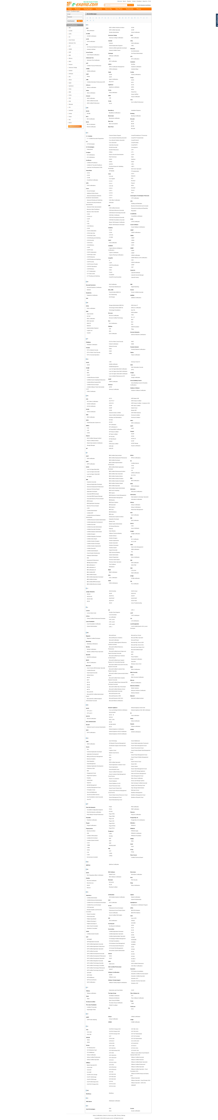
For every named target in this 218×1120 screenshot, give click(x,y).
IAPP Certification (91, 464)
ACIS (132, 82)
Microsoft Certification (114, 640)
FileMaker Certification (92, 344)
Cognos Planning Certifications (116, 255)
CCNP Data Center (91, 254)
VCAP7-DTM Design (91, 1079)
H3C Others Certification (92, 401)
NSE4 (110, 348)
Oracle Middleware (135, 740)
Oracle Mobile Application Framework (139, 743)
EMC (87, 311)
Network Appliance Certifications (116, 729)
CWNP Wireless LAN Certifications (139, 257)
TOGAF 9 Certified (113, 1005)
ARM (70, 92)
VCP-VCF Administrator (136, 1033)
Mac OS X (111, 81)
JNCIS (110, 603)
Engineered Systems (91, 775)
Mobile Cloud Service (114, 752)
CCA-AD (111, 176)
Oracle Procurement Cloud (137, 748)
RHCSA (89, 887)
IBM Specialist (112, 504)
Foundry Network (134, 347)
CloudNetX (111, 274)
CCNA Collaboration (91, 230)
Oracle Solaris (134, 766)
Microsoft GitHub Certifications (116, 700)
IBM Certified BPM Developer (93, 581)
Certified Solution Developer (93, 543)
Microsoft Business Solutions (115, 637)
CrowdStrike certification (136, 216)
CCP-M (110, 193)
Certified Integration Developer (94, 536)
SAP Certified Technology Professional (96, 968)
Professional (90, 149)
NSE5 (110, 351)
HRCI (131, 420)
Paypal (87, 823)
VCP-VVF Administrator (136, 1038)
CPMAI (110, 855)
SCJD (132, 930)
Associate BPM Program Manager (95, 496)
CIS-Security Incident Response (116, 945)
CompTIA (110, 258)
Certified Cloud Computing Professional (96, 379)
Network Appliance (112, 707)
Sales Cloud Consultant (92, 926)
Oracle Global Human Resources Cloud (118, 795)
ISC (131, 536)
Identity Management (92, 785)
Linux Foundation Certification (94, 624)
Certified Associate (91, 524)
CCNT (132, 990)
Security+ (133, 187)
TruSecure (132, 1006)
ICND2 (110, 161)
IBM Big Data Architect (92, 562)
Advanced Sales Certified (115, 412)
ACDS (132, 80)
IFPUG (131, 455)
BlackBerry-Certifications (114, 112)
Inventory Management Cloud (94, 787)
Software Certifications (113, 972)
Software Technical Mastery (115, 533)
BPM (88, 372)
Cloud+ (110, 272)
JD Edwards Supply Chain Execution (117, 745)
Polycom (132, 812)
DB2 (88, 558)
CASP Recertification (114, 265)
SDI (109, 918)
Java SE (89, 799)
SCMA (132, 935)
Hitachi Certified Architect (92, 440)
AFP (70, 46)
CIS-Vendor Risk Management (116, 948)
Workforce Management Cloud (138, 795)
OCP (110, 760)
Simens (110, 953)
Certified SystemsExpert (92, 550)
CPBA (88, 847)
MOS (132, 652)
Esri (109, 321)
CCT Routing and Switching (93, 276)
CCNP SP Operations (92, 266)
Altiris (70, 61)
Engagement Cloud (91, 773)
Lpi (109, 610)
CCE (88, 221)
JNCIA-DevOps (112, 591)
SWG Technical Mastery (114, 552)
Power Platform (134, 656)
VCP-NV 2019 (112, 1083)
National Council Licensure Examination (96, 727)
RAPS (87, 872)
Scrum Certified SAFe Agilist (115, 915)
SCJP (132, 932)
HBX (87, 414)
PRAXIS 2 (132, 823)
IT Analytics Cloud (91, 789)
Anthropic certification (114, 55)
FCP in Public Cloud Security (93, 352)
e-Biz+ (132, 164)
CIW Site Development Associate (116, 217)
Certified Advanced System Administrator (96, 519)
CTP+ (132, 149)
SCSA (132, 951)
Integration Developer (114, 519)
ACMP (132, 30)
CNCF (109, 240)
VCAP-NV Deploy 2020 (114, 1031)
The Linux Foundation (91, 1004)
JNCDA (88, 594)
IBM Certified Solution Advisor (116, 476)
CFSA (132, 465)
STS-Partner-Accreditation (137, 971)
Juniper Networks (90, 591)
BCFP (132, 121)
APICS (70, 79)
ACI (69, 37)
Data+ (132, 157)
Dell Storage (112, 297)
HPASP (110, 441)
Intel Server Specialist (136, 168)
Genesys (110, 384)
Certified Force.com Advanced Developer (96, 902)
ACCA (110, 398)
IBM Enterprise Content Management (117, 495)
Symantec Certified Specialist (138, 976)
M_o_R (133, 317)
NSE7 (132, 341)
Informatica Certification (136, 499)
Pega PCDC (112, 823)
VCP (110, 1036)
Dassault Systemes (91, 285)
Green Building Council (135, 380)
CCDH (110, 232)
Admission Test (72, 43)
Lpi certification (112, 617)
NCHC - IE (111, 714)
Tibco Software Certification (137, 998)
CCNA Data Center (91, 235)
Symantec (132, 969)
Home (70, 9)
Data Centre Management (137, 547)
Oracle (87, 747)
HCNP (132, 441)
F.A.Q (149, 1)
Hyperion (89, 782)
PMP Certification (135, 809)
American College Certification (116, 37)
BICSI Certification (91, 124)
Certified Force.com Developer (94, 905)
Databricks (88, 293)
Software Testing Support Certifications (118, 982)
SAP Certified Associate (92, 951)
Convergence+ (134, 147)
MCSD (88, 684)
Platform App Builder (91, 919)
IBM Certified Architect (92, 579)
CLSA (88, 842)
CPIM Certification (113, 69)
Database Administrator (92, 555)
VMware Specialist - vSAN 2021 (138, 1082)
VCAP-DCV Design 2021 (92, 1084)
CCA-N (110, 181)
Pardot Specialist (91, 916)
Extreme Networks (134, 332)
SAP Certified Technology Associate (95, 963)
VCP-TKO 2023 (134, 1031)
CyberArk (132, 270)
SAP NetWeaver (90, 977)
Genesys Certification (114, 389)
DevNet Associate (113, 147)
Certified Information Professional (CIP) (96, 82)
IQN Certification (135, 520)
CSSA (88, 854)
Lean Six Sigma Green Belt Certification (118, 371)
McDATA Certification (91, 657)
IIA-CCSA (133, 475)
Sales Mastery (112, 531)
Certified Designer (91, 534)
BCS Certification (91, 119)
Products (77, 9)
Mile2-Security (133, 672)
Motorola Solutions (134, 685)
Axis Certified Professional (137, 102)
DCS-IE (88, 316)
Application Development (93, 754)
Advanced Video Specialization (94, 207)
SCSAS (133, 956)
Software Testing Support (114, 980)
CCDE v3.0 (89, 216)
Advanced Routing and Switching (94, 200)
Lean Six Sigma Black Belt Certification (118, 369)
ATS (70, 107)
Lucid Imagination (134, 624)
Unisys (110, 1016)
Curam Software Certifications (138, 227)
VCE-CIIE (89, 1034)
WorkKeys (88, 1093)
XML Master (89, 1101)
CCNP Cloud (90, 249)
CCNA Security (90, 240)
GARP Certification (113, 381)
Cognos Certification (113, 252)
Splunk (132, 894)
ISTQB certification (135, 578)
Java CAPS (133, 918)
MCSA (88, 682)
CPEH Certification (91, 391)
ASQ (70, 101)
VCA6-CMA (89, 1067)
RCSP (110, 884)
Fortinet (88, 347)
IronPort (111, 164)
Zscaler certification (135, 1110)
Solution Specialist (113, 543)
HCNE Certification (91, 403)
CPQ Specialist (90, 907)
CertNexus (88, 160)
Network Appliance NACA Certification (118, 731)
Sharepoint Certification (136, 659)
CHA (88, 428)
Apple (70, 82)
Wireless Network (135, 692)
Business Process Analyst (93, 505)
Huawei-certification (135, 445)
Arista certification (113, 92)
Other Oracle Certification (137, 778)
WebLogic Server (135, 790)
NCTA (110, 726)
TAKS (87, 996)
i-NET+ (132, 166)
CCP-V (110, 197)
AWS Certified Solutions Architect (116, 27)
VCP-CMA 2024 (112, 1057)
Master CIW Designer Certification (117, 222)
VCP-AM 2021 (112, 1048)
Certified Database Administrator (94, 531)
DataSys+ (133, 159)
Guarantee (99, 9)
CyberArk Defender (135, 272)
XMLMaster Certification (114, 1100)
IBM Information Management (116, 497)
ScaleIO (89, 333)
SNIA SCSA (111, 963)
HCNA (132, 436)
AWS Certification (91, 98)
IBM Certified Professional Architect (117, 471)
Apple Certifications (113, 79)
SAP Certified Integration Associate (95, 960)
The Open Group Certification (116, 1002)
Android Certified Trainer (114, 50)
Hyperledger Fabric (91, 1009)
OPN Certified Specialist (114, 762)
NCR (87, 730)
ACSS (132, 84)
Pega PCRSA (112, 825)
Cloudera (110, 227)
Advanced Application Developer (94, 484)
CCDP (88, 218)
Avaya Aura (133, 92)
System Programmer (113, 557)
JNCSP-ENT (134, 598)
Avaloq (70, 113)
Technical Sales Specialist (115, 562)
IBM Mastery (112, 500)
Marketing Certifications (92, 643)
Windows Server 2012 (136, 664)
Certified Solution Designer (93, 541)
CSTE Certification (135, 221)
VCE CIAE (89, 1032)
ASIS (70, 98)
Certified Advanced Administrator (94, 900)
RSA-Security (134, 880)
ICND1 (110, 159)
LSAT (131, 613)
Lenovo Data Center (91, 613)
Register (129, 1)
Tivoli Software (112, 564)
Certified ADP (90, 513)
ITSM (132, 314)
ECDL (87, 306)
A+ (109, 260)
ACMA (110, 74)
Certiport (88, 152)
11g (88, 749)
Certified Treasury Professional (94, 65)
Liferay (87, 616)
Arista (70, 89)
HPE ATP (111, 448)
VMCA (88, 1040)
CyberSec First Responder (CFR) (94, 167)
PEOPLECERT (112, 845)
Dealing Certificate (91, 49)
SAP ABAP (89, 939)
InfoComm (132, 489)
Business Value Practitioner (93, 209)
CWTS (132, 245)
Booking (132, 113)
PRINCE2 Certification (136, 833)
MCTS (88, 689)
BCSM (132, 126)
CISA (132, 526)
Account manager (91, 191)
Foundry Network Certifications (138, 349)
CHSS (88, 432)
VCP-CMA (111, 1052)
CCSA (88, 173)
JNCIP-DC (111, 595)
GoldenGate (89, 780)
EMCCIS (89, 323)
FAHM (88, 76)
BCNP (132, 123)
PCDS (110, 809)
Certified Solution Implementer (94, 546)
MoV (132, 322)
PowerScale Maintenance (115, 286)
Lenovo (88, 610)
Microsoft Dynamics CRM (115, 696)
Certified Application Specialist (116, 933)
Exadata (89, 778)
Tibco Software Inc (134, 993)
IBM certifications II (91, 567)
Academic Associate (91, 482)
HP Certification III (113, 427)
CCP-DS (111, 234)
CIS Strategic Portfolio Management (117, 938)
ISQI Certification (135, 572)
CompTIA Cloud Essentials (115, 277)
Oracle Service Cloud (136, 761)
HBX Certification (91, 417)
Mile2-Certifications (135, 669)
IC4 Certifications (91, 157)
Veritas (87, 1045)
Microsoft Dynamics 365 (114, 693)
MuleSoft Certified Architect (137, 698)
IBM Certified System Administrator (117, 488)
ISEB (131, 544)
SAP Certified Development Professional (96, 956)
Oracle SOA (134, 764)
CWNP (132, 248)
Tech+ (132, 192)
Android (70, 70)
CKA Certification (113, 242)
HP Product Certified (113, 431)
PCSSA (110, 811)
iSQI (131, 568)
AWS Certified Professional (93, 103)
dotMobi (132, 295)
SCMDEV (133, 944)
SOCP (110, 958)
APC (70, 76)
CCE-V (110, 190)
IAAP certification (91, 458)
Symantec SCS (134, 978)
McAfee (88, 647)
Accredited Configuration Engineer (95, 809)
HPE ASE (111, 446)
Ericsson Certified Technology (116, 318)
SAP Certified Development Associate (95, 953)
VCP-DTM (111, 1064)
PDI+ (132, 178)
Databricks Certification (92, 295)
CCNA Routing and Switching (93, 238)
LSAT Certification (135, 615)
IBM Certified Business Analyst (94, 584)
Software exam (112, 977)
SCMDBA (133, 942)
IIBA (131, 478)
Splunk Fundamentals (136, 899)
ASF (110, 328)
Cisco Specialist (112, 142)
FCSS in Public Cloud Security (116, 341)
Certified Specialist (91, 548)
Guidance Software (135, 388)
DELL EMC (110, 289)
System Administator (113, 554)
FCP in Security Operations (93, 354)
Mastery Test (112, 521)
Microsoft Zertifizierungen (137, 649)
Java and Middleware (92, 792)
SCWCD (133, 961)
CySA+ (132, 154)
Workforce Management (136, 792)
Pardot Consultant (91, 914)
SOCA (110, 956)
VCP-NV (111, 1081)
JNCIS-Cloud (134, 591)
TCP (132, 995)
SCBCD (133, 920)
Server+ (133, 190)
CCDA (88, 214)
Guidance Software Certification (138, 390)
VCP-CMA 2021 (112, 1055)
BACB (70, 122)
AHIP (70, 52)
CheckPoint (89, 170)
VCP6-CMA (111, 1038)
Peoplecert (111, 831)
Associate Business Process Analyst (95, 498)
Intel (131, 512)
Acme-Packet (72, 40)
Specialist (133, 661)
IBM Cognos (112, 492)
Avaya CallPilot (134, 94)
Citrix (109, 174)
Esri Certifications (113, 323)
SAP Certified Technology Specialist (95, 970)
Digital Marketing (135, 286)
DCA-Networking (113, 294)
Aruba (70, 95)
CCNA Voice (90, 242)
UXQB (131, 1019)
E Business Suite (91, 768)
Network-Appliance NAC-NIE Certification (140, 710)
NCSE (110, 722)
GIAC (131, 365)
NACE (87, 708)
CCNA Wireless (90, 245)
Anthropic (71, 73)
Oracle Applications (113, 767)
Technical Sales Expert (114, 559)
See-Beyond (111, 923)
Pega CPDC (112, 813)
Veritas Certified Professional (93, 1057)
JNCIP (110, 593)
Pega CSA (111, 818)
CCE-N (110, 188)
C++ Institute (89, 136)
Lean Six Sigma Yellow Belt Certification (118, 373)
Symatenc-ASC (134, 983)
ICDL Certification (113, 577)
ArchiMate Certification (114, 995)
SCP (109, 900)
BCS (87, 116)
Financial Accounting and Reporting (139, 208)
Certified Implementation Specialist (117, 936)
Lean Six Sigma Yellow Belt (93, 474)
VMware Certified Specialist (137, 1066)
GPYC (132, 369)
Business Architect (91, 831)
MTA (132, 654)
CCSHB (111, 237)
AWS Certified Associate (92, 100)
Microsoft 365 (90, 691)
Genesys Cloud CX (135, 361)
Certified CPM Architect (92, 835)
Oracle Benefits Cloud (114, 769)
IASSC (87, 467)
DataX (132, 161)
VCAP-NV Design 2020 (114, 1033)
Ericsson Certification (114, 315)
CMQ (132, 45)
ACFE (70, 33)
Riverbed (110, 880)
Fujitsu (132, 352)
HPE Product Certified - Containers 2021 (140, 403)
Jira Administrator (135, 51)
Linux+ (132, 173)
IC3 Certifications (91, 154)
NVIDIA (132, 729)
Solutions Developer (113, 545)
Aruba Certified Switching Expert (116, 415)
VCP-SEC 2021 (134, 1029)
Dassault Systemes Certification (94, 287)
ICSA (132, 1009)
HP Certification (112, 424)
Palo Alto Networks (90, 807)
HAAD (87, 409)
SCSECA (133, 958)
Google (132, 372)
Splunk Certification (135, 897)
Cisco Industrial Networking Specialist (117, 137)
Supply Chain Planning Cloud (138, 785)
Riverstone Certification (136, 874)
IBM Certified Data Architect (115, 455)
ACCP (110, 103)
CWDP (132, 238)
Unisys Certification (113, 1019)
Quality (110, 974)
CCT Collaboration (91, 271)
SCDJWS (133, 923)
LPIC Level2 (112, 622)
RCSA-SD (111, 882)
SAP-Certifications (91, 982)
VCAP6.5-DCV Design (92, 1074)
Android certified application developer (118, 48)
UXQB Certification (135, 1022)
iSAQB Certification (135, 533)
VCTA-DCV (133, 1045)
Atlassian (71, 104)
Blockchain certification (114, 118)
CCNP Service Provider (92, 264)
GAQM (87, 368)
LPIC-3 (132, 610)
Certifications (99, 1115)
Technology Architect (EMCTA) (116, 307)
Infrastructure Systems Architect (116, 516)
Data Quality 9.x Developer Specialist (139, 497)
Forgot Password (70, 20)
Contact (134, 1)
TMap (132, 329)
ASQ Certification (135, 43)
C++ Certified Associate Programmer (95, 138)
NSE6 (110, 353)
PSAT (131, 844)
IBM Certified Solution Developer (116, 481)
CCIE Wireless (90, 226)
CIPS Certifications (91, 185)
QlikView (88, 865)
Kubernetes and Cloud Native (116, 990)
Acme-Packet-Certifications (93, 54)
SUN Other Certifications (136, 965)
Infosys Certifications (136, 507)
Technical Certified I (135, 417)
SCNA (132, 946)
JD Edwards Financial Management (117, 743)
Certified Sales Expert (92, 538)
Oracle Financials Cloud (114, 785)
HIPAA (87, 425)
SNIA (109, 961)
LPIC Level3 (112, 624)
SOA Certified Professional (114, 967)
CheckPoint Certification (92, 180)
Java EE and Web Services (93, 794)
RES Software (111, 872)
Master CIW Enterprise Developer (116, 224)
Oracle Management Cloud (115, 797)
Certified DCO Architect (92, 838)
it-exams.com (82, 4)
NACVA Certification (91, 718)
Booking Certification (136, 116)
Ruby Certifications (135, 885)
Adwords (133, 375)
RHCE (88, 885)
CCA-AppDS (112, 178)
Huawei (132, 431)
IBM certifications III (91, 569)
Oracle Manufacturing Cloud (115, 799)
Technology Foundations (114, 310)
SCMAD (133, 937)
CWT (132, 267)
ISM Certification (135, 562)
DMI (131, 284)
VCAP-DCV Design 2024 (115, 1029)
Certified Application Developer (116, 931)
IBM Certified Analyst (91, 574)
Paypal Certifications (91, 825)
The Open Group (112, 993)
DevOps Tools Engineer (114, 612)
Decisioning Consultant (92, 857)
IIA (131, 460)
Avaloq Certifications (136, 74)
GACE (87, 362)
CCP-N (110, 195)
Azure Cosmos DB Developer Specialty (96, 668)
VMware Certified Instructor (137, 1059)
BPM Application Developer (93, 503)
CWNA (132, 235)
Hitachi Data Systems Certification (95, 443)
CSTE (131, 219)
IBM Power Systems (113, 502)
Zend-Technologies (90, 1109)
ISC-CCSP (133, 541)
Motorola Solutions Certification (138, 690)
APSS (132, 89)
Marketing (88, 641)
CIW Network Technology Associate (117, 212)
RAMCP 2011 (112, 874)
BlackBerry (111, 110)
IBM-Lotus (111, 514)
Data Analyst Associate (92, 672)
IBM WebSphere (113, 512)
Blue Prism (111, 126)
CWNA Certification (135, 255)
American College (73, 67)
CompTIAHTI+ (134, 145)
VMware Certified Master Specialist (139, 1062)
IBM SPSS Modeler (135, 910)
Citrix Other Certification (114, 200)
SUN (131, 915)
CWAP (131, 230)
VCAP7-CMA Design (91, 1077)
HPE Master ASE (135, 398)
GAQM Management (113, 366)
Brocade (132, 119)
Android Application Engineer (116, 45)
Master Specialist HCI (92, 1065)
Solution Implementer (114, 540)
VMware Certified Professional (138, 1064)
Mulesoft (132, 696)
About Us (145, 1)
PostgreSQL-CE (134, 817)
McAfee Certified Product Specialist (95, 651)
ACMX (110, 410)
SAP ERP (89, 972)
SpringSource (133, 902)
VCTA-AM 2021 (134, 1043)
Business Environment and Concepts (139, 206)
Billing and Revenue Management (95, 756)
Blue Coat (110, 121)
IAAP (87, 456)
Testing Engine (88, 9)
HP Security (111, 436)
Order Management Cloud (137, 776)
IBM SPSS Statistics (135, 912)
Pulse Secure (133, 855)
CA (87, 141)
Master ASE (134, 410)
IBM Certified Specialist (114, 485)
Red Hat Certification (91, 880)
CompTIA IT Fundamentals (137, 137)
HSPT (131, 426)
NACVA (88, 716)
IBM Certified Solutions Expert (116, 483)
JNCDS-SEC (90, 599)
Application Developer (92, 491)
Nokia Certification (135, 721)
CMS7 (110, 833)
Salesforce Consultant (92, 928)
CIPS (87, 183)
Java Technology (113, 740)
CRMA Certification (135, 472)
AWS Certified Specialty (114, 30)
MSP (110, 843)
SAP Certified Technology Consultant (95, 965)
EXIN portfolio (134, 312)
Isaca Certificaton (135, 528)
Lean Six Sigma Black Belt (93, 469)
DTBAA (110, 152)
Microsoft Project (135, 640)
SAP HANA (89, 975)
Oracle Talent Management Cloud (139, 768)
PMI (109, 848)
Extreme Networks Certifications (138, 334)
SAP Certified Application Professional (95, 946)
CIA (132, 470)
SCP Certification (113, 902)
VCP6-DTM (111, 1043)
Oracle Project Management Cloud (139, 754)
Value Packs (118, 9)
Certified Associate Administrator (94, 527)
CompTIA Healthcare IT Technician (139, 135)
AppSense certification (114, 87)
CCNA (88, 228)
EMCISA (89, 325)
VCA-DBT (89, 1072)
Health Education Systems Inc (94, 422)
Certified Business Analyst (93, 377)
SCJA (132, 927)
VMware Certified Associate (137, 1057)
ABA (70, 27)
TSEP (132, 1003)
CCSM (88, 177)
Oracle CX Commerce (114, 778)
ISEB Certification (135, 549)
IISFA (131, 483)
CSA (88, 852)
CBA (88, 833)
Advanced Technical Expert (93, 489)
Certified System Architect (93, 840)
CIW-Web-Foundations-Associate (116, 219)
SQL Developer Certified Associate (139, 783)
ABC (115, 1115)
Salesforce (88, 895)
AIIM (70, 55)
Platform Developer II (92, 923)
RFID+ (132, 185)
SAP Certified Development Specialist (95, 958)
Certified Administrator (92, 510)
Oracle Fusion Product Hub (115, 788)
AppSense (71, 86)
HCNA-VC (133, 438)
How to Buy (108, 9)
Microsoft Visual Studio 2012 (137, 647)
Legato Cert (89, 330)
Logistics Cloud (112, 750)
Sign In (124, 1)
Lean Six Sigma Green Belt (93, 471)
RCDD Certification (91, 126)
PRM (132, 841)
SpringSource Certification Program (139, 905)
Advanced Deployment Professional (95, 486)
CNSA (132, 674)
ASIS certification (135, 37)
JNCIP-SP (111, 600)
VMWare (88, 1062)
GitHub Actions (90, 675)
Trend (131, 1001)
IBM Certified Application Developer (95, 577)
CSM (110, 361)
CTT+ (132, 152)
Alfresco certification (91, 87)
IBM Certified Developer (114, 460)
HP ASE (111, 419)
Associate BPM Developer (93, 494)
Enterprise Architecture (114, 998)
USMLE (110, 1022)
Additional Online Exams (92, 193)
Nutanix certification (135, 726)
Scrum (109, 905)
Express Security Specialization (116, 154)
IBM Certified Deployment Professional (118, 457)
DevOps (111, 836)
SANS (87, 931)
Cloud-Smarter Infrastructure (93, 553)
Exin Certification (113, 333)
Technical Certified (135, 415)
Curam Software (134, 224)
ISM (131, 560)
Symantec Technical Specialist (138, 980)
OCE (110, 757)
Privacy (139, 9)
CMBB (88, 845)
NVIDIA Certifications (136, 731)
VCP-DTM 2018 (112, 1067)
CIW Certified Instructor (114, 208)
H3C (87, 399)
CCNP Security (90, 261)
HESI (87, 420)
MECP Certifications (91, 662)
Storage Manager (91, 445)
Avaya (70, 116)
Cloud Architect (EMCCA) (115, 292)
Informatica (133, 494)
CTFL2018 (133, 570)
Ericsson (110, 313)
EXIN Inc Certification (136, 307)
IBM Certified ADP (91, 572)
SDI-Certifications (113, 920)
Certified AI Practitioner (92, 162)
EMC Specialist (90, 321)
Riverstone (133, 872)
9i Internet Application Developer (94, 751)
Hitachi (87, 435)
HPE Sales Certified (135, 405)
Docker (132, 289)
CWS (132, 260)
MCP (88, 680)
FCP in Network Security (92, 350)
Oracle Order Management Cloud (139, 745)
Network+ (133, 176)
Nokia (131, 718)
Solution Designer (113, 538)
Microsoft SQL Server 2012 (137, 644)
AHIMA (70, 49)
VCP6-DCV (111, 1041)
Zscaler (132, 1108)
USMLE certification (135, 1016)
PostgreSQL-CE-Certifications (138, 820)
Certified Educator (91, 670)
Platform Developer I (91, 921)
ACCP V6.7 (111, 400)
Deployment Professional (93, 560)
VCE (87, 1029)
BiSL (110, 331)
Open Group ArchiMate (114, 1000)
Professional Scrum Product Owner (117, 910)
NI (130, 713)
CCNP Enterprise (91, 257)
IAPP (87, 461)
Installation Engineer (136, 110)
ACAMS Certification (91, 36)
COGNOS (110, 245)
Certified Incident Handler (93, 933)
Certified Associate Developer (94, 529)
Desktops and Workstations (115, 417)
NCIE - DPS (111, 719)
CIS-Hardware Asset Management (117, 943)
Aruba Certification (135, 32)
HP (87, 448)
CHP (88, 430)
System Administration (92, 626)
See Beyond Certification (114, 926)
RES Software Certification (115, 876)
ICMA (109, 580)
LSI (131, 618)
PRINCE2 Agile (134, 831)
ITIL (132, 551)
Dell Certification (113, 284)
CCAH (110, 230)
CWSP (132, 242)
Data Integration (90, 761)
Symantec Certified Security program (139, 973)
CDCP (88, 375)
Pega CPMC (112, 816)
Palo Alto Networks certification (94, 812)
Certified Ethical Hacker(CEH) (94, 382)
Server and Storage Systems (137, 780)
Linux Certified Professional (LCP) (117, 376)
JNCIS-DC (133, 593)
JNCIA (88, 601)
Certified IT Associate (92, 1007)
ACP (110, 851)
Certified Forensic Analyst (93, 384)
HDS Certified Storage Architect (94, 438)
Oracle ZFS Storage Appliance (138, 771)
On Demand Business (114, 526)
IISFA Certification (135, 486)
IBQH (109, 569)
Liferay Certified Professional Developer (96, 618)
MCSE (88, 687)
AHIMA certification (91, 71)
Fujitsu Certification (135, 354)
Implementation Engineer (93, 328)
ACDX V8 (111, 403)
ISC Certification (135, 539)
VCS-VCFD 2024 (135, 1041)
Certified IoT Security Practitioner (94, 165)
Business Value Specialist (93, 211)
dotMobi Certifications (136, 297)
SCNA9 (133, 949)
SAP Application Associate (93, 941)
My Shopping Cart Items (145, 5)
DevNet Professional (114, 149)
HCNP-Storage (134, 443)
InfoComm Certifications (136, 491)
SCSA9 (133, 954)
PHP (110, 1108)
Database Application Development (95, 766)
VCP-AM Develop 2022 (114, 1050)
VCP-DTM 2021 (112, 1069)
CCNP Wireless (90, 269)
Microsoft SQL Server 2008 (137, 642)
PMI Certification (135, 806)
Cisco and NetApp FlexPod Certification (118, 710)
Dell (87, 298)
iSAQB (132, 531)
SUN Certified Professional (137, 963)
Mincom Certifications (136, 682)
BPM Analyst (90, 501)
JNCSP (133, 595)
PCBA (110, 806)
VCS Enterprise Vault (92, 1050)
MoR (110, 840)
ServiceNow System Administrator (117, 950)
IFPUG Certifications (136, 457)
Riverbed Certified (113, 887)
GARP (109, 379)
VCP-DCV (111, 1060)
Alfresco (70, 58)
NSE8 (132, 344)
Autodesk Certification (136, 66)
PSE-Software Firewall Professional (95, 814)
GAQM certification (113, 364)
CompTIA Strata (134, 142)
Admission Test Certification (93, 60)
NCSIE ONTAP (112, 724)
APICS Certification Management (116, 66)
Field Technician (113, 157)
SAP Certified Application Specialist (95, 948)
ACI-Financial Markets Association (95, 47)
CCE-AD (111, 185)
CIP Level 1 (89, 710)
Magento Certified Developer (93, 638)
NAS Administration (91, 721)
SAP (87, 937)
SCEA (132, 925)
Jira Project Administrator (137, 53)
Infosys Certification (135, 504)
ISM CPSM (133, 565)
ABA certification (90, 30)
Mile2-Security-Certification (137, 677)
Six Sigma (89, 476)
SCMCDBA (133, 939)
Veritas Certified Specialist (93, 1059)
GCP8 (110, 387)
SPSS (131, 908)
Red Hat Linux (90, 883)
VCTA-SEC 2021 (135, 1050)
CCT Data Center (91, 273)
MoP (132, 319)
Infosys (132, 502)
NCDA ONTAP (112, 712)
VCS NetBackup (90, 1052)
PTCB (131, 849)
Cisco (87, 188)
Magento (88, 636)
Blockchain (111, 116)
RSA (131, 877)
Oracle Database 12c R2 (114, 783)
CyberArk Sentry (135, 277)
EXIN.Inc (110, 326)
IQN (131, 518)
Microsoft (88, 665)
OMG (87, 741)
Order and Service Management (138, 773)
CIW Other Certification (114, 215)
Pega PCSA (112, 828)
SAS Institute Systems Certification (117, 897)
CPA (131, 201)
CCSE (88, 175)
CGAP (132, 468)
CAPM (110, 853)
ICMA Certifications (113, 583)
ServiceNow (111, 929)
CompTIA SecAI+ (135, 140)
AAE (110, 98)
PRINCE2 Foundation (136, 835)
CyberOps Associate (113, 145)
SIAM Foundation (135, 326)
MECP (87, 660)
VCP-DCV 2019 (112, 1062)
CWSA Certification (135, 262)
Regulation (133, 210)
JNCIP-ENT (111, 598)
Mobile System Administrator (115, 523)
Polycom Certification (136, 814)
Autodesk (71, 110)
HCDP (132, 433)
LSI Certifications (135, 620)
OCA (110, 755)
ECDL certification (91, 308)
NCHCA (111, 717)
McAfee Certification (91, 649)
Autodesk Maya (134, 69)
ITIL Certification (135, 583)
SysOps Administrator (114, 32)
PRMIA (132, 838)
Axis (70, 119)
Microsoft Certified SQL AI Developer (117, 686)
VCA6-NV (89, 1069)
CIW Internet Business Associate (116, 210)
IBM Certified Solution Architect (116, 478)
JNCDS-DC (89, 596)
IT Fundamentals (135, 171)
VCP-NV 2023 (112, 1086)
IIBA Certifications (135, 480)
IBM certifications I (91, 565)
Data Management (91, 763)
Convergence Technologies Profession (139, 195)
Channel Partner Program (115, 135)
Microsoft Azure (112, 635)
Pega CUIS (111, 821)
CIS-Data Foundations (114, 941)
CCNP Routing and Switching (94, 259)
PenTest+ (133, 180)
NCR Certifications (91, 732)
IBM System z (112, 507)
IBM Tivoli (111, 509)
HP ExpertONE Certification (115, 429)
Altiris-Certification (91, 93)
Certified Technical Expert (137, 857)
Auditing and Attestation (136, 203)
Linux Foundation (90, 621)
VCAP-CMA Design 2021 (92, 1081)
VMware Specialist (135, 1078)
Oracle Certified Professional (115, 771)
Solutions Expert (113, 547)
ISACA (132, 523)
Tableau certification (91, 993)
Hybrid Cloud (134, 408)
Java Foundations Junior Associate (95, 797)
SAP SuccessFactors (91, 979)
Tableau (88, 990)
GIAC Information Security (137, 367)
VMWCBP (133, 1085)
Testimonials (129, 9)
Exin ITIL (133, 310)
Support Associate (113, 550)
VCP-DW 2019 (112, 1074)
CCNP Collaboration (91, 252)
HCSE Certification (91, 406)
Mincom (132, 680)
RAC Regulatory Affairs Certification (95, 875)
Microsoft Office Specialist (137, 637)
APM (88, 370)
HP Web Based (112, 439)
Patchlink (88, 817)
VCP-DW (111, 1072)
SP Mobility (111, 170)
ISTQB (131, 576)
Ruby (131, 883)
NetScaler (111, 202)
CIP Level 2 (89, 713)
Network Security (113, 346)
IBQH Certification (113, 572)
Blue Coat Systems (113, 123)
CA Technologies (91, 144)
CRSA (88, 850)
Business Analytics (91, 759)
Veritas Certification (91, 1054)
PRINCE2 (132, 828)
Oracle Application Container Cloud (117, 764)
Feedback (139, 1)
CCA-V (110, 183)
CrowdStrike (133, 213)
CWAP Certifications (136, 232)
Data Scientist (90, 313)
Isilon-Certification (135, 557)
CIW (109, 205)
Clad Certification (135, 715)
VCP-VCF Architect (135, 1036)
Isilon (131, 554)
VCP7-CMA (111, 1045)
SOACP (111, 969)
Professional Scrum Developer (116, 908)
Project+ (133, 183)
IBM (87, 479)
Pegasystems (89, 828)
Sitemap (123, 1115)
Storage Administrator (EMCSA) (116, 305)
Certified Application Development (95, 522)
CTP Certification (135, 198)
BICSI (87, 122)
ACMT (110, 77)
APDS (132, 87)
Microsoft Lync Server (136, 635)
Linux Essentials (113, 614)
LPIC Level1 (112, 619)
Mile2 (131, 667)
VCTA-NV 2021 (134, 1048)
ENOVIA (89, 289)
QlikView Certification (114, 864)
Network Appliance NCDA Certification (118, 733)
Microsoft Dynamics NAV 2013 (116, 698)
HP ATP (110, 422)
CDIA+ (110, 270)
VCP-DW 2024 (112, 1079)
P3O (132, 324)
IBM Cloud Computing (114, 490)
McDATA (88, 654)
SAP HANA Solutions (136, 412)
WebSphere (112, 566)
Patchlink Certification (92, 820)
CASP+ (110, 267)
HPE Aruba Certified (113, 443)
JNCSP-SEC (134, 600)
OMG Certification (91, 744)
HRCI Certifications (135, 423)
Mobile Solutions (135, 688)
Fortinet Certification (113, 344)
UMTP (87, 1017)
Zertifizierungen (75, 11)
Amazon (70, 64)
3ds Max (133, 64)
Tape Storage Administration (137, 787)
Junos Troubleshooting (136, 603)
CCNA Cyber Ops (91, 233)
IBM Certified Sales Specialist (116, 473)
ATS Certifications (135, 58)
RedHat (88, 878)
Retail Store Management (137, 509)
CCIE (88, 223)
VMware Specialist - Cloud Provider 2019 (140, 1080)
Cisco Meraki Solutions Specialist (116, 140)
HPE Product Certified (136, 400)
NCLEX (88, 724)
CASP (110, 262)
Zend (110, 1110)
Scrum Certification (113, 912)
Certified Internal (135, 463)
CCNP (88, 247)
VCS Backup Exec (91, 1047)
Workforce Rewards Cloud (137, 797)
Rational (111, 528)
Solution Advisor (112, 535)
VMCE (88, 1042)
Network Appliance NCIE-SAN (138, 707)
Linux (110, 748)
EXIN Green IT (134, 305)
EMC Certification (91, 318)
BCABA (88, 113)
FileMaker (88, 342)
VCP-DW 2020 (112, 1076)
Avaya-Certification (135, 96)
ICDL (109, 575)
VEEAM (88, 1037)
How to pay (111, 1115)
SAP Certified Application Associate (95, 944)
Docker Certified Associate (137, 292)
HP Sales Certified (113, 434)
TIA (109, 1008)
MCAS (88, 677)
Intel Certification (135, 515)
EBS (88, 770)
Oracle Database (113, 781)
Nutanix (132, 724)
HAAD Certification (91, 411)
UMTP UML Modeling (92, 1019)
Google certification (135, 377)
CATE (88, 508)
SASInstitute (111, 894)
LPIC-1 (110, 626)
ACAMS (70, 30)
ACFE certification (91, 41)
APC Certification (113, 61)
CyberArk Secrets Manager (137, 275)
